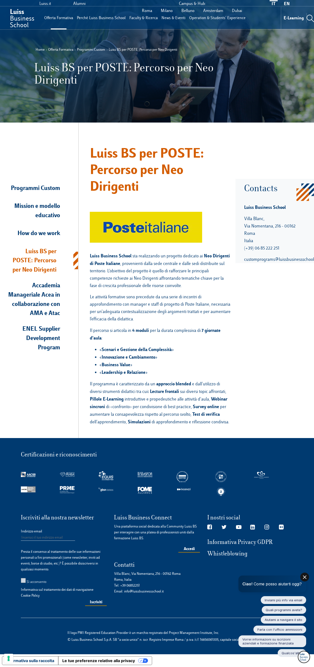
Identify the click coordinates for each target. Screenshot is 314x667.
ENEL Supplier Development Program (41, 338)
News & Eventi (173, 17)
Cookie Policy (30, 595)
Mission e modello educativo (37, 210)
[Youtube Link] (238, 527)
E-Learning (294, 18)
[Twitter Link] (224, 527)
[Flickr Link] (281, 527)
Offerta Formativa (58, 17)
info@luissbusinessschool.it (144, 591)
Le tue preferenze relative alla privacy (98, 660)
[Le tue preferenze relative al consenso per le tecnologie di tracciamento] (8, 658)
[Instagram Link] (266, 527)
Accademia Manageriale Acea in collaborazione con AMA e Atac (34, 299)
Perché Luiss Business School (101, 17)
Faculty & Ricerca (143, 17)
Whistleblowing (227, 553)
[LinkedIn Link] (252, 527)
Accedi (189, 548)
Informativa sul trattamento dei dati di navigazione (57, 589)
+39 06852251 (130, 585)
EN (287, 3)
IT (273, 3)
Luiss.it (45, 3)
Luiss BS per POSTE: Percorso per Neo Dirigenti (34, 260)
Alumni (79, 3)
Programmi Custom (35, 188)
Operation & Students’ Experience (217, 17)
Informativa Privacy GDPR (240, 542)
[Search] (310, 17)
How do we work (38, 233)
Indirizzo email (31, 531)
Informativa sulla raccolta (30, 660)
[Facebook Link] (209, 527)
